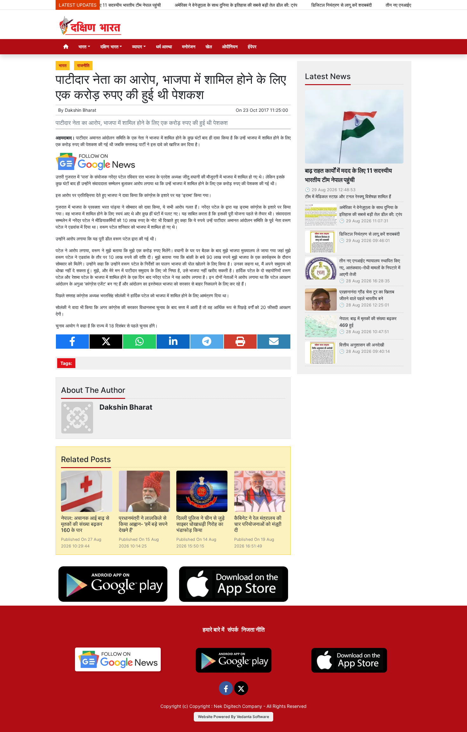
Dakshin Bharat (80, 110)
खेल (209, 46)
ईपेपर (252, 46)
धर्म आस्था (164, 46)
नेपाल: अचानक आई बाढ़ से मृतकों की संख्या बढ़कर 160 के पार (85, 524)
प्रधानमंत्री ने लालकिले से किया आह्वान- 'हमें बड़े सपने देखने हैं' (143, 524)
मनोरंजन (188, 46)
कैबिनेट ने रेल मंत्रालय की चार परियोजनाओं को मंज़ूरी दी (257, 524)
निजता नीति (253, 629)
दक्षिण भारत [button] (109, 46)
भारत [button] (82, 46)
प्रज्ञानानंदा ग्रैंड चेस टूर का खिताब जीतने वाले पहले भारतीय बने (366, 295)
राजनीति (83, 65)
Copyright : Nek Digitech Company (225, 706)
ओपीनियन (230, 46)
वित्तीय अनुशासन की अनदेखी (361, 344)
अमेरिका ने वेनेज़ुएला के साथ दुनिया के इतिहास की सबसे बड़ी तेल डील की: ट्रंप (219, 5)
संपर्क (232, 629)
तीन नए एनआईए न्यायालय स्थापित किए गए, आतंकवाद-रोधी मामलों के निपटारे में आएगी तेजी (369, 267)
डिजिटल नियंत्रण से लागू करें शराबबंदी (324, 5)
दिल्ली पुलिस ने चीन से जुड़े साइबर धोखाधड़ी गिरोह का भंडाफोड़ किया (200, 524)
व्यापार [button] (137, 46)
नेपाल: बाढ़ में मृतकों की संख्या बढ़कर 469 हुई (367, 322)
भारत (62, 65)
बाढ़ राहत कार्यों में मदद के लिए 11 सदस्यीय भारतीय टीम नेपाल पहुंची (348, 175)
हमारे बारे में (213, 629)
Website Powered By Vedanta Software (233, 716)
